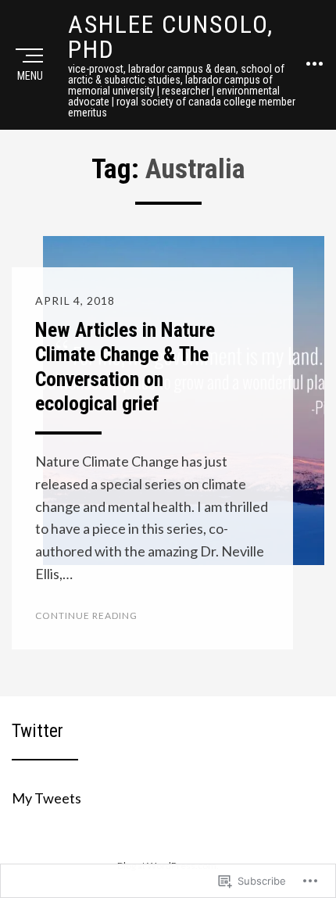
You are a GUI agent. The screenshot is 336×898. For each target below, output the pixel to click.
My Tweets (46, 798)
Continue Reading (86, 615)
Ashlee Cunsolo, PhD (170, 36)
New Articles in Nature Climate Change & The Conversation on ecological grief (125, 366)
